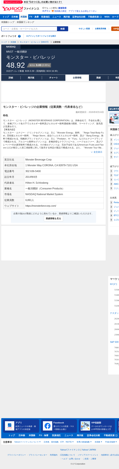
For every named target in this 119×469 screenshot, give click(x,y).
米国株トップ (7, 22)
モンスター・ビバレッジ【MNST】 (34, 42)
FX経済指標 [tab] (110, 442)
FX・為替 (34, 16)
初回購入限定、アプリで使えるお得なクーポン (75, 11)
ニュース (56, 16)
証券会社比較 (79, 16)
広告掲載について (67, 455)
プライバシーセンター (38, 455)
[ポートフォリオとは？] (19, 36)
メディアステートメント (88, 455)
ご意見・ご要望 (89, 459)
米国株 (23, 16)
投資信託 (45, 16)
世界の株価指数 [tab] (83, 442)
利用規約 (53, 455)
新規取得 (62, 8)
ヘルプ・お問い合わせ (71, 459)
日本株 (14, 16)
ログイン (46, 11)
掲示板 (67, 16)
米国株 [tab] (97, 442)
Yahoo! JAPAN (89, 449)
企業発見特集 (100, 29)
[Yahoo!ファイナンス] (21, 7)
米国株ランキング (25, 22)
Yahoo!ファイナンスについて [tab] (26, 442)
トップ (5, 16)
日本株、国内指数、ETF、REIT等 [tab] (58, 442)
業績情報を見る (53, 218)
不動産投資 (93, 16)
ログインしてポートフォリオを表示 (41, 36)
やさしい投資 (84, 29)
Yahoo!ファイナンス (70, 449)
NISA (107, 16)
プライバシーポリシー (16, 455)
